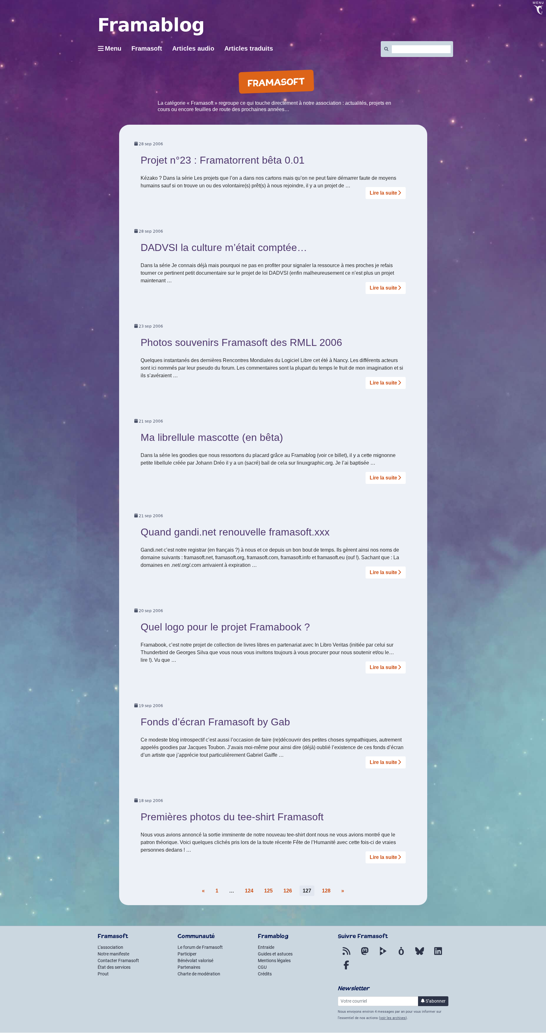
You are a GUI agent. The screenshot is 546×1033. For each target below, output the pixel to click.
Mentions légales (274, 960)
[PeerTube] (383, 954)
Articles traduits (248, 48)
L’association (110, 947)
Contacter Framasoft (118, 960)
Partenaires (189, 967)
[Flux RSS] (346, 954)
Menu (113, 48)
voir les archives (393, 1018)
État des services (114, 967)
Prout (103, 973)
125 (268, 890)
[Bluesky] (420, 954)
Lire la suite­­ (383, 193)
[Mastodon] (365, 954)
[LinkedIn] (438, 954)
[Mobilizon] (401, 954)
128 (326, 890)
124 (249, 890)
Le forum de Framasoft (200, 947)
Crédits (265, 973)
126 (287, 890)
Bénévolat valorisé (195, 960)
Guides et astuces (275, 953)
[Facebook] (346, 968)
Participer (187, 953)
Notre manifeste (113, 953)
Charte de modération (199, 973)
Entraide (266, 947)
